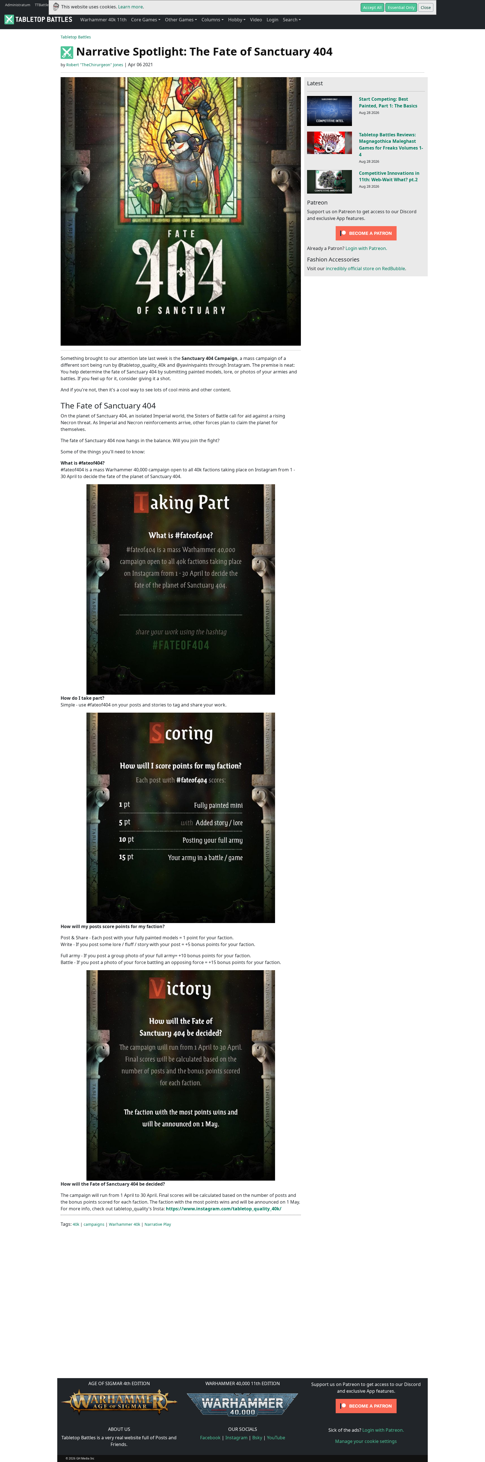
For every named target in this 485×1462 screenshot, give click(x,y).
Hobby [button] (235, 20)
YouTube (276, 1438)
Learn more (130, 7)
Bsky (257, 1438)
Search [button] (290, 20)
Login (272, 20)
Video (256, 20)
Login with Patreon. (366, 248)
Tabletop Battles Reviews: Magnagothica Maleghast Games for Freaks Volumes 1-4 (391, 145)
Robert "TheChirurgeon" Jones (94, 64)
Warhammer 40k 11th (103, 20)
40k (76, 1224)
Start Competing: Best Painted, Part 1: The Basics (388, 102)
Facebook (210, 1438)
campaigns (94, 1224)
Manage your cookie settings (366, 1441)
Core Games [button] (144, 20)
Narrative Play (158, 1224)
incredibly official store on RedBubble (365, 268)
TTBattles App (46, 4)
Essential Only (401, 7)
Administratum (17, 4)
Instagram (236, 1438)
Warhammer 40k (124, 1224)
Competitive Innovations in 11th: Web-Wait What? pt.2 (389, 176)
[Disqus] (242, 1302)
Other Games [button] (179, 20)
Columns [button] (211, 20)
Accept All (372, 7)
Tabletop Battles (76, 37)
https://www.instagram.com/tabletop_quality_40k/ (224, 1209)
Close (426, 7)
